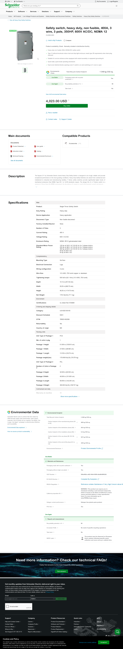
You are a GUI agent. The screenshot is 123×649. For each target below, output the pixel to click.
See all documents (17, 160)
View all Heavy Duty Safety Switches (20, 20)
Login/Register (113, 1)
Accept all (104, 642)
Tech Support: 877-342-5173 (13, 631)
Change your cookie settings (87, 642)
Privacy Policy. (50, 592)
